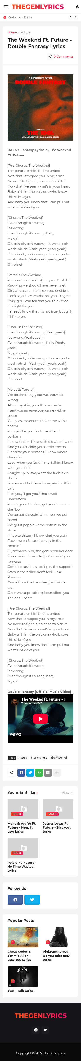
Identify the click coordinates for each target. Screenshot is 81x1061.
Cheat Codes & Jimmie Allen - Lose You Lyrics (19, 955)
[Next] (75, 17)
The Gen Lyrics (54, 1053)
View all (67, 792)
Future (23, 757)
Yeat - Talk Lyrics (20, 17)
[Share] (50, 56)
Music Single (39, 757)
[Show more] (57, 773)
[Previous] (70, 17)
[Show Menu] (6, 6)
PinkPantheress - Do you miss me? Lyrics (56, 955)
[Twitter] (30, 773)
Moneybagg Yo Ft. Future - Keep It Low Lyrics (22, 827)
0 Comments (63, 56)
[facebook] (15, 900)
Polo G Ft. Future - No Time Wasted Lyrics (22, 866)
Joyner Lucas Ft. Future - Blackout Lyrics (57, 827)
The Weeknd (59, 757)
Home (12, 32)
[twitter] (32, 900)
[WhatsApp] (39, 773)
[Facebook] (21, 773)
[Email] (48, 773)
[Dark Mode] (78, 6)
